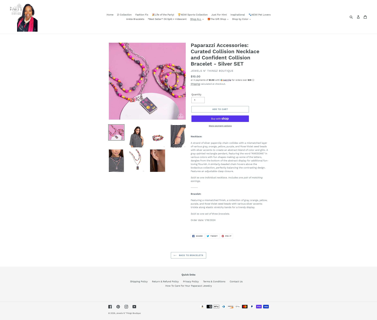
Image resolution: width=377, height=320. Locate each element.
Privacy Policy (191, 281)
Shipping (195, 84)
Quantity (196, 94)
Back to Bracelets (190, 255)
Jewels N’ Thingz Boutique (128, 313)
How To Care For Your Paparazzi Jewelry (188, 285)
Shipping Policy (139, 281)
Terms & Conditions (214, 281)
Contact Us (236, 281)
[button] (230, 80)
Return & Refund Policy (165, 281)
